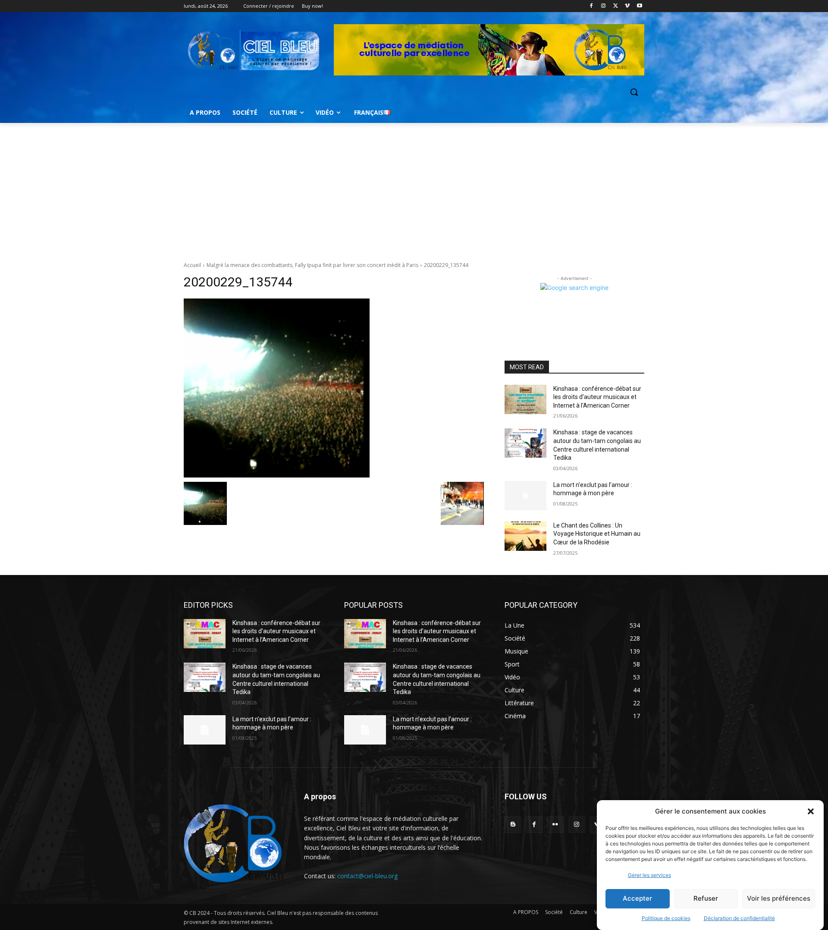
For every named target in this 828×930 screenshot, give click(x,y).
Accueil (192, 265)
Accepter (637, 899)
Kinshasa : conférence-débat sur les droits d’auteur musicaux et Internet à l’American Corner (597, 397)
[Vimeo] (627, 6)
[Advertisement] (414, 187)
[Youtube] (639, 6)
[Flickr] (555, 824)
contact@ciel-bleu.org (367, 876)
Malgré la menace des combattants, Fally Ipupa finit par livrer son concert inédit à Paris (312, 265)
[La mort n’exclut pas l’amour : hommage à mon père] (525, 495)
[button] (810, 811)
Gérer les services (649, 875)
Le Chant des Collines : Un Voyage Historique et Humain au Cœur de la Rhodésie (596, 534)
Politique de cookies (666, 918)
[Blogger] (513, 824)
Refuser (705, 899)
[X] (616, 6)
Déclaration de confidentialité (739, 918)
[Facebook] (591, 6)
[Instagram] (603, 6)
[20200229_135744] (334, 388)
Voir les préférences (778, 899)
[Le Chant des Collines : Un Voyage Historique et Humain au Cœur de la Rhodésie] (525, 536)
